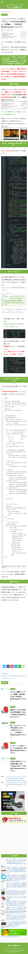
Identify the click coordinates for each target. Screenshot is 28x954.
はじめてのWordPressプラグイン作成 (14, 948)
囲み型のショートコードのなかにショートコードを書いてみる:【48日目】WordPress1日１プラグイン (16, 917)
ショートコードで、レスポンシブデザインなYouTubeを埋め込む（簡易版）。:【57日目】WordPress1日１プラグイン (15, 778)
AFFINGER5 (16, 951)
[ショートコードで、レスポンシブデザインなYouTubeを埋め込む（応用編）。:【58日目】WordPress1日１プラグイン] (16, 666)
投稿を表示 (4, 126)
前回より (13, 49)
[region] (14, 481)
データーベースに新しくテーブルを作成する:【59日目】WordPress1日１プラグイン (16, 784)
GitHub (3, 567)
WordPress (5, 673)
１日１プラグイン (7, 675)
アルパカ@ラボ (14, 945)
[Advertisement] (14, 618)
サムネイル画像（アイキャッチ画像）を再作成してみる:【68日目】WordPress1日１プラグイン (18, 696)
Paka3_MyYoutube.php (7, 566)
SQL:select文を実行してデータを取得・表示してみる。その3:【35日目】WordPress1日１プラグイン (16, 903)
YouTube (5, 678)
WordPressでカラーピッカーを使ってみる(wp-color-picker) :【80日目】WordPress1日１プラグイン (16, 892)
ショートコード (11, 678)
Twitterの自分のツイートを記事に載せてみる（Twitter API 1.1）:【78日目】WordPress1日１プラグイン (18, 766)
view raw (24, 566)
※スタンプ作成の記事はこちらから (11, 936)
